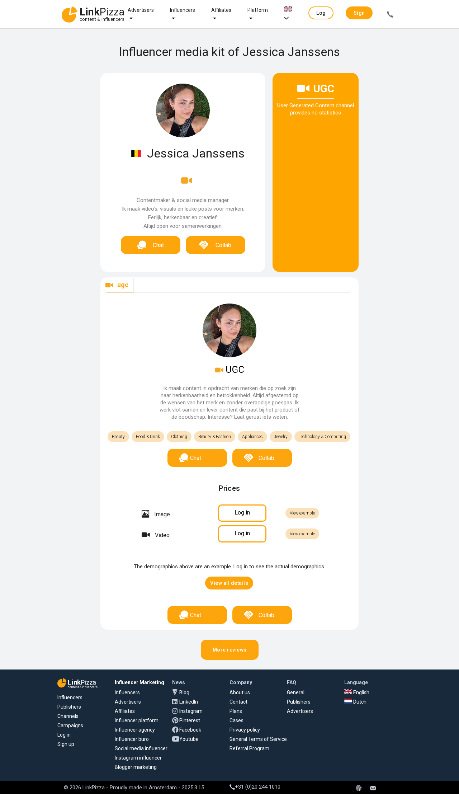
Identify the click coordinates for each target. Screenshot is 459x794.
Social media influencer (141, 748)
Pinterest (189, 720)
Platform (257, 10)
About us (240, 692)
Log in (64, 735)
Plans (236, 711)
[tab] (117, 285)
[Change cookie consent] (358, 789)
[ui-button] (390, 15)
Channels (68, 716)
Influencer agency (135, 730)
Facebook (190, 730)
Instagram (191, 711)
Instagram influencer (138, 758)
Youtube (189, 739)
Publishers (69, 707)
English (360, 692)
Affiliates (221, 10)
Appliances (252, 436)
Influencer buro (132, 739)
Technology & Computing (322, 436)
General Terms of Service (258, 739)
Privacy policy (245, 730)
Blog (184, 692)
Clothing (179, 436)
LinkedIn (188, 702)
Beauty (118, 436)
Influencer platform (136, 720)
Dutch (359, 702)
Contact (238, 702)
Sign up (65, 744)
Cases (236, 720)
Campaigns (70, 725)
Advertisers (141, 10)
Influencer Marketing (139, 682)
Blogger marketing (136, 767)
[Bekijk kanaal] (186, 185)
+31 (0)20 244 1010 (257, 787)
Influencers (182, 10)
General (295, 692)
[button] (320, 12)
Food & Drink (148, 436)
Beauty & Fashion (214, 436)
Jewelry (281, 436)
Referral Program (249, 748)
